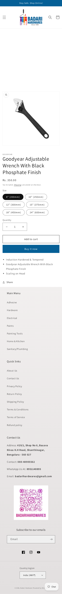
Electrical (12, 318)
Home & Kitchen (16, 341)
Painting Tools (15, 333)
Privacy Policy (14, 386)
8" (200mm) (13, 196)
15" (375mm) (37, 204)
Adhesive (12, 302)
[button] (4, 17)
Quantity (7, 220)
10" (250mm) (36, 196)
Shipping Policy (15, 401)
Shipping (17, 185)
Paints (10, 325)
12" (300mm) (13, 204)
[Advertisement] (31, 59)
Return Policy (14, 394)
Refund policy (14, 425)
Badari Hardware (26, 588)
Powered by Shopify (40, 588)
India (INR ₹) (29, 575)
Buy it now (31, 249)
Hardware (12, 310)
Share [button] (10, 282)
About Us (12, 370)
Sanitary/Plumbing (17, 349)
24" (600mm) (37, 212)
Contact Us (13, 378)
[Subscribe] (51, 539)
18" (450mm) (13, 212)
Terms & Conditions (18, 409)
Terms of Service (16, 417)
